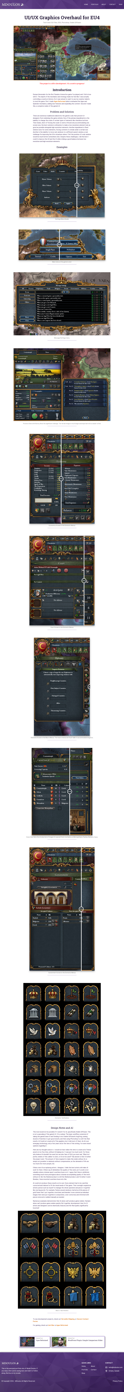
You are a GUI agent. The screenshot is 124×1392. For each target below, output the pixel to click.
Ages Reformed (59, 101)
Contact (112, 4)
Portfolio (94, 4)
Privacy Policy (117, 1381)
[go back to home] (10, 1363)
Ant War (51, 1325)
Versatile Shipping (67, 1319)
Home (86, 4)
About (104, 4)
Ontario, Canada (114, 1371)
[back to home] (13, 4)
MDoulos (18, 1381)
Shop (120, 4)
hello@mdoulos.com (115, 1367)
